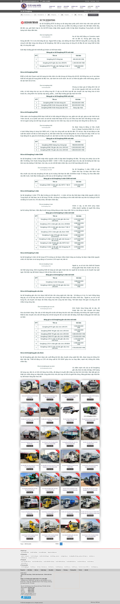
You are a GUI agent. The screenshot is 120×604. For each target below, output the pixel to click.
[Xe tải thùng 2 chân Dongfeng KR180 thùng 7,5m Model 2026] (29, 526)
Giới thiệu (87, 1)
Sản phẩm (51, 570)
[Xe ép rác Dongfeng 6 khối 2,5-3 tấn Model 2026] (29, 387)
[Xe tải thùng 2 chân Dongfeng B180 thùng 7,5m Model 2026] (70, 387)
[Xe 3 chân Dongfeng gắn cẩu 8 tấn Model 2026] (70, 526)
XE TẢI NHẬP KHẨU (25, 552)
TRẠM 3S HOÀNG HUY (52, 552)
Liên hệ (97, 1)
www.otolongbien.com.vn (30, 593)
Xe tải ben (92, 556)
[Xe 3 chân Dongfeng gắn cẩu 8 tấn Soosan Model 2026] (50, 479)
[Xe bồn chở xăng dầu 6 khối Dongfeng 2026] (90, 387)
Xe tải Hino (67, 567)
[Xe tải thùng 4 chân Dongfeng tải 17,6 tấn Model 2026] (50, 503)
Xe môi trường (34, 556)
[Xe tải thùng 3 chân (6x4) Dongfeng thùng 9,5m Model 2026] (90, 456)
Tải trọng (65, 570)
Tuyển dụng (92, 1)
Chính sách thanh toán (37, 574)
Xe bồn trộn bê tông (44, 556)
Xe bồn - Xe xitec (25, 556)
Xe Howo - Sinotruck (42, 567)
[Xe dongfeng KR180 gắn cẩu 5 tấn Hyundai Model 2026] (70, 433)
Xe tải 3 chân (90, 561)
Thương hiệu (73, 570)
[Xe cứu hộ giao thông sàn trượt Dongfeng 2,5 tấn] (70, 410)
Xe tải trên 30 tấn (81, 561)
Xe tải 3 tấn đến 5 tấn (37, 561)
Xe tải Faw (33, 567)
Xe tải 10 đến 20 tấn (60, 561)
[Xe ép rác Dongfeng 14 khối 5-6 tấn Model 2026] (70, 456)
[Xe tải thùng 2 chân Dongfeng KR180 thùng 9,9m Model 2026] (90, 526)
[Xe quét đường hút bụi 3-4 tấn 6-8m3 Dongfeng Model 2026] (90, 410)
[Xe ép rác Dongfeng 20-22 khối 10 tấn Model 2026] (29, 503)
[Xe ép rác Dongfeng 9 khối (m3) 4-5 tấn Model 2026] (29, 433)
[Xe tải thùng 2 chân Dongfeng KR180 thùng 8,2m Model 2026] (50, 526)
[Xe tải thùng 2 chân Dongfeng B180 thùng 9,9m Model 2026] (50, 433)
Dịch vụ (36, 570)
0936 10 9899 (46, 1)
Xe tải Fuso (74, 567)
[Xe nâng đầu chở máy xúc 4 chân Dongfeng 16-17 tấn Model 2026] (90, 479)
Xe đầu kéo (24, 557)
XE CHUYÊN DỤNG (42, 552)
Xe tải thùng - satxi (54, 556)
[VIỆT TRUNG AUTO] (30, 6)
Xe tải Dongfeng (95, 11)
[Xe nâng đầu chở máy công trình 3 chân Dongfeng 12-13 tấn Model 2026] (50, 456)
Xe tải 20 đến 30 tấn (71, 561)
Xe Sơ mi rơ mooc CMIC (84, 567)
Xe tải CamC (51, 567)
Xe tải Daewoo (94, 567)
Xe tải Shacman (59, 567)
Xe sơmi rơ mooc (32, 557)
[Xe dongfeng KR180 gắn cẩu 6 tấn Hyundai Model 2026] (29, 479)
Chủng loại (58, 570)
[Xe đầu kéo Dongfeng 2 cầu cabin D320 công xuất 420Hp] (29, 410)
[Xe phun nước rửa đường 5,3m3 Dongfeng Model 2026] (50, 387)
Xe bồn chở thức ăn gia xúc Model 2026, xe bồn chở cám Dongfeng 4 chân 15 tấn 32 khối (90, 513)
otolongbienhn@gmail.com (31, 1)
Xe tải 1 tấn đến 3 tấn (26, 561)
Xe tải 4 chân (24, 563)
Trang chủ (86, 11)
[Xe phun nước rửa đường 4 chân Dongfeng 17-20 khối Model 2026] (70, 479)
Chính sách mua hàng (26, 574)
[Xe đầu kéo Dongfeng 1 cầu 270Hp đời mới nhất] (50, 410)
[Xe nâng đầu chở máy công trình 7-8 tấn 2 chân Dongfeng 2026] (29, 456)
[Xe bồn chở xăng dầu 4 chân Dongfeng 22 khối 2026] (70, 503)
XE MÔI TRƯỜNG (33, 552)
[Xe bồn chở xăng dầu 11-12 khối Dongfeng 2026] (90, 433)
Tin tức (80, 570)
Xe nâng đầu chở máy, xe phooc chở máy (78, 556)
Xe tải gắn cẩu (64, 556)
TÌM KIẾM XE (94, 14)
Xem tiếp (30, 399)
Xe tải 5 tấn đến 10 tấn (49, 561)
